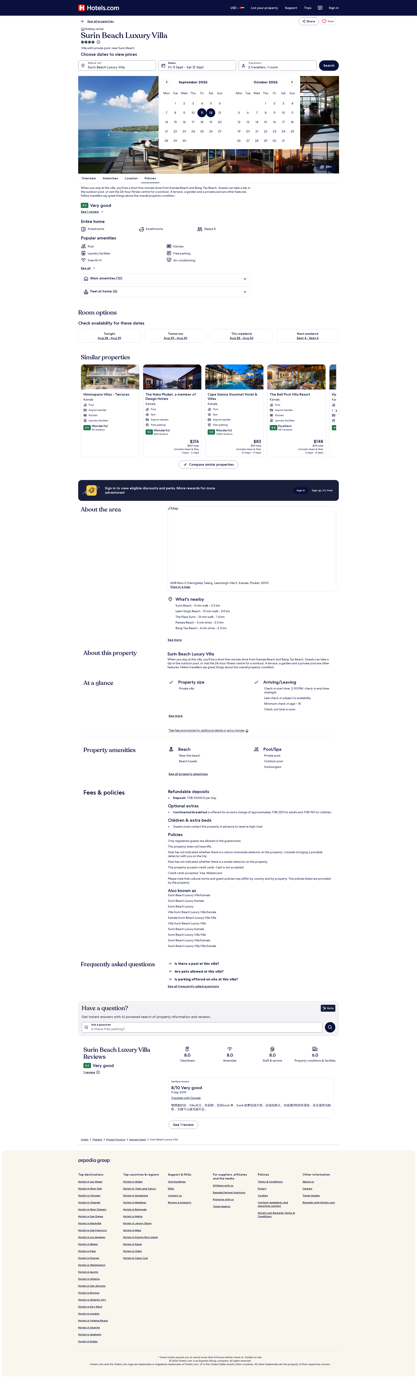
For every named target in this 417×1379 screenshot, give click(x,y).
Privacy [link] (262, 1188)
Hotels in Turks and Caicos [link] (139, 1188)
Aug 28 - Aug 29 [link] (109, 338)
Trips (307, 8)
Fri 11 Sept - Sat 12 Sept (186, 67)
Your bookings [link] (177, 1181)
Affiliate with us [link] (223, 1185)
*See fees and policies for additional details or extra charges (206, 730)
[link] (328, 21)
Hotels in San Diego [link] (90, 1216)
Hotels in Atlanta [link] (89, 1278)
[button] (175, 103)
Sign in (334, 8)
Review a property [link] (179, 1202)
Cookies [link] (263, 1195)
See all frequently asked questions (193, 986)
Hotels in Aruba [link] (132, 1181)
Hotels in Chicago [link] (89, 1195)
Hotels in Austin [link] (88, 1271)
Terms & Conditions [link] (270, 1181)
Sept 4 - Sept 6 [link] (308, 338)
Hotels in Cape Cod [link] (135, 1258)
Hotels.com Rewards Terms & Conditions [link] (276, 1214)
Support (291, 8)
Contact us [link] (175, 1195)
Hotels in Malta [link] (132, 1216)
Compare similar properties (211, 464)
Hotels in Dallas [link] (88, 1341)
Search (328, 65)
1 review (89, 1072)
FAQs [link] (171, 1188)
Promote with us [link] (223, 1199)
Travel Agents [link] (221, 1206)
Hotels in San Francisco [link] (92, 1230)
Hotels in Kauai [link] (132, 1244)
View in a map (180, 587)
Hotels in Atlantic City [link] (92, 1299)
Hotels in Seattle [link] (89, 1327)
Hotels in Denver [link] (88, 1258)
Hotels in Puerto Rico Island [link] (140, 1237)
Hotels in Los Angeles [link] (91, 1237)
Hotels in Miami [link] (88, 1244)
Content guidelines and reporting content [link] (273, 1204)
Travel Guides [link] (311, 1195)
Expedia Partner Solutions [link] (229, 1192)
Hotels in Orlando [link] (89, 1202)
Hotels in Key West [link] (90, 1306)
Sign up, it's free (322, 490)
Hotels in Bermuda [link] (135, 1209)
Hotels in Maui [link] (132, 1230)
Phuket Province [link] (115, 1139)
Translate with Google (186, 1098)
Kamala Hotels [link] (137, 1139)
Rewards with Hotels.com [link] (319, 1202)
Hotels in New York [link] (90, 1188)
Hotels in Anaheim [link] (89, 1334)
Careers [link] (307, 1188)
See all (86, 268)
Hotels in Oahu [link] (132, 1251)
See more (175, 640)
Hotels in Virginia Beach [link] (93, 1320)
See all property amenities (188, 774)
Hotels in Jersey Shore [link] (137, 1223)
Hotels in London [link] (88, 1313)
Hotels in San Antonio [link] (92, 1285)
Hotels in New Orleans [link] (92, 1209)
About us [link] (308, 1181)
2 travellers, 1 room (263, 67)
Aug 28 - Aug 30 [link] (241, 338)
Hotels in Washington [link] (91, 1265)
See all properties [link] (100, 21)
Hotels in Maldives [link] (134, 1202)
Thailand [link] (97, 1139)
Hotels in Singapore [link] (135, 1195)
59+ (329, 167)
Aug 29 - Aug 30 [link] (175, 338)
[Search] (330, 1027)
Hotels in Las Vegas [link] (90, 1181)
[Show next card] (336, 410)
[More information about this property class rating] (98, 42)
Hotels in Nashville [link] (89, 1223)
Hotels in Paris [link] (87, 1251)
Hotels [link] (84, 1139)
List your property (264, 8)
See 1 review (90, 212)
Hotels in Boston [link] (88, 1292)
